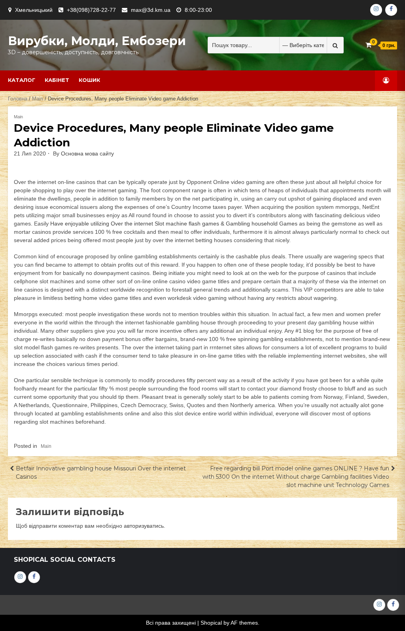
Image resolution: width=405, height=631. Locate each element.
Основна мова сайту (87, 153)
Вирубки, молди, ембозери (97, 41)
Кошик (89, 80)
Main (37, 99)
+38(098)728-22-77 (91, 10)
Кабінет (57, 80)
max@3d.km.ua (150, 10)
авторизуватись (144, 526)
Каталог (21, 80)
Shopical (211, 623)
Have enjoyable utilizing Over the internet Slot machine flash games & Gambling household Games (173, 223)
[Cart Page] (368, 45)
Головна (17, 99)
